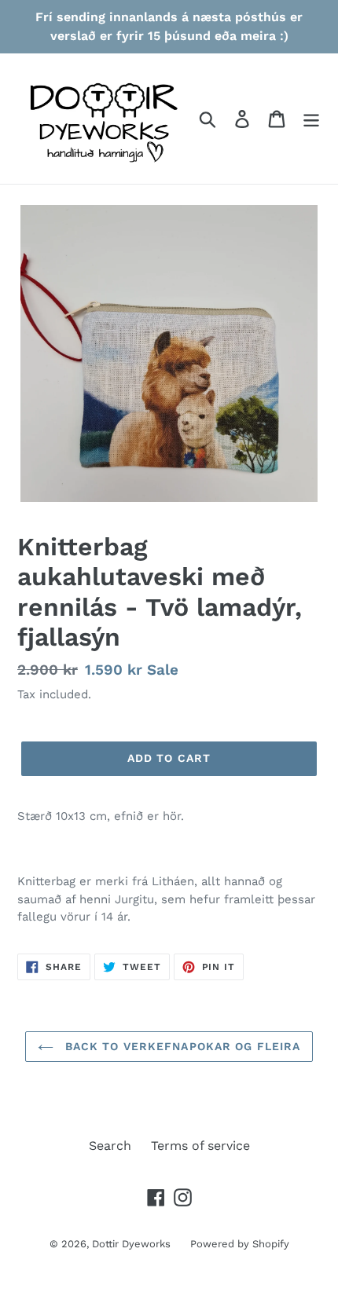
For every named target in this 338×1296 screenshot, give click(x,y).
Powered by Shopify (239, 1244)
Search (110, 1145)
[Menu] (311, 119)
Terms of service (200, 1145)
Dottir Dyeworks (131, 1244)
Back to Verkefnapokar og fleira (181, 1046)
